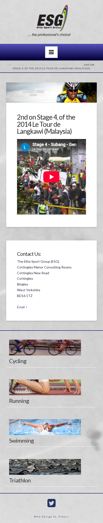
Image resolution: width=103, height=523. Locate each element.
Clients (20, 64)
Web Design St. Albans (51, 516)
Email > (22, 307)
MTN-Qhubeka (40, 64)
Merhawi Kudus (67, 64)
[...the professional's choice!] (51, 22)
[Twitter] (51, 503)
